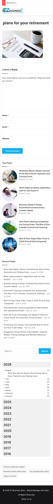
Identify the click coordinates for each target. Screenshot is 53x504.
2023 (7, 413)
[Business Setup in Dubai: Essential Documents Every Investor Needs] (9, 210)
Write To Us (27, 499)
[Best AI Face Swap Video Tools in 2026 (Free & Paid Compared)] (9, 244)
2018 (7, 442)
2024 (7, 408)
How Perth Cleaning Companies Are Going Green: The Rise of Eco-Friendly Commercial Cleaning (35, 224)
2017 (7, 448)
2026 (7, 364)
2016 (7, 454)
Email (5, 127)
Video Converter (10, 476)
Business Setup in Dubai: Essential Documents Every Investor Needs (32, 207)
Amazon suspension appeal (14, 467)
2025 (7, 402)
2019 (7, 437)
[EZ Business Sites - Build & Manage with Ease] (13, 11)
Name (5, 115)
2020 (7, 431)
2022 (7, 419)
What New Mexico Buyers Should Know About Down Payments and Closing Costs (34, 174)
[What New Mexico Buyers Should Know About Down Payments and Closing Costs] (9, 176)
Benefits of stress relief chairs (15, 471)
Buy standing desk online (39, 471)
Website (5, 138)
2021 (7, 425)
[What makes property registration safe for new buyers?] (9, 193)
